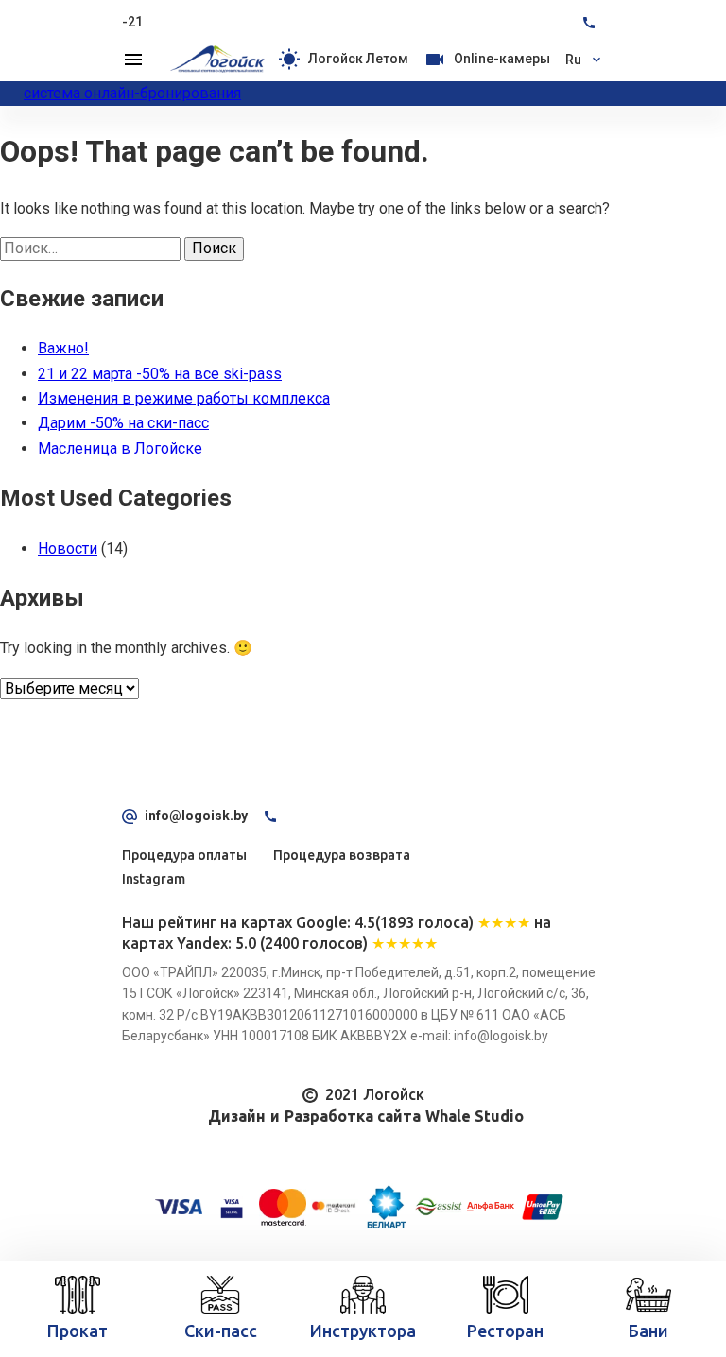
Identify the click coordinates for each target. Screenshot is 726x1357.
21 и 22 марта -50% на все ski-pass (160, 374)
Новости (67, 549)
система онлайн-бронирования (132, 93)
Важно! (63, 348)
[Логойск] (217, 59)
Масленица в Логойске (120, 448)
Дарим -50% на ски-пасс (123, 423)
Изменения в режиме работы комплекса (184, 398)
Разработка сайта (353, 1116)
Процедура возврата (341, 855)
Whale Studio (474, 1116)
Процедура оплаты (184, 855)
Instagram (153, 878)
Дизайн (237, 1116)
